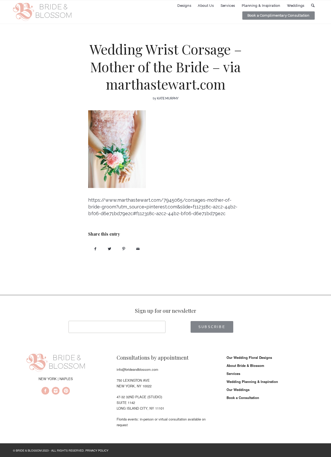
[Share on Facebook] (95, 249)
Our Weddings (238, 389)
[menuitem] (184, 6)
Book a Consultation (243, 397)
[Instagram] (55, 391)
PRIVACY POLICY (96, 450)
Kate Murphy (167, 98)
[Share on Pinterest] (124, 249)
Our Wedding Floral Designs (249, 357)
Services (233, 373)
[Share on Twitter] (109, 249)
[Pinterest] (66, 391)
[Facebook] (45, 391)
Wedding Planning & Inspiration (252, 381)
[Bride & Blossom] (55, 363)
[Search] (313, 5)
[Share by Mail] (138, 249)
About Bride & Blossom (245, 365)
